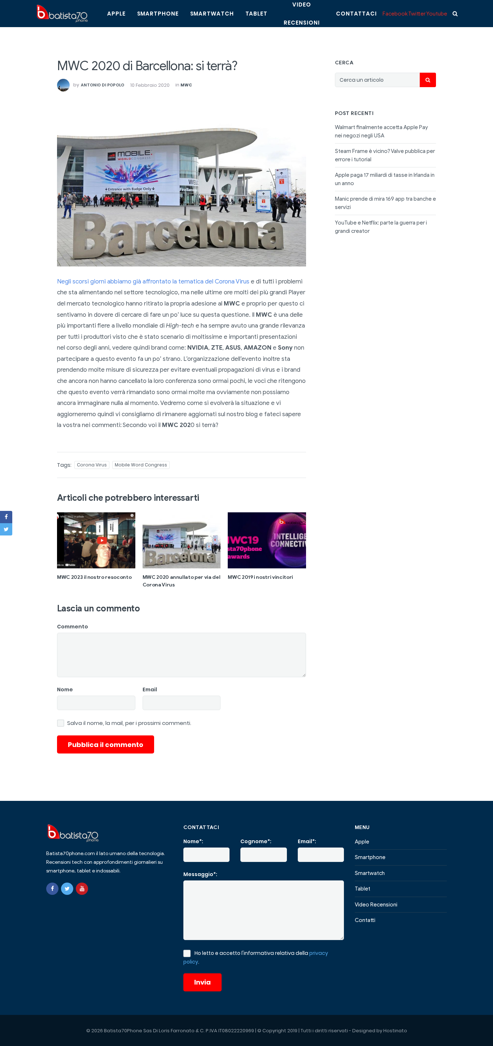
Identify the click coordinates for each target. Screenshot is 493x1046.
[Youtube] (82, 889)
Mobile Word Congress (141, 465)
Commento (72, 626)
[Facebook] (52, 889)
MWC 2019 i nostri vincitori (260, 577)
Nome (65, 689)
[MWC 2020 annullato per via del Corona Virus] (182, 540)
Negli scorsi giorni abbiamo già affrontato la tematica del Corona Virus (153, 281)
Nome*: (193, 841)
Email (150, 689)
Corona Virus (92, 465)
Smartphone (158, 13)
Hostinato (395, 1030)
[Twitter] (67, 889)
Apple (116, 13)
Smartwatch (212, 13)
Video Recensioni (376, 904)
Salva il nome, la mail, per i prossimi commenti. (129, 723)
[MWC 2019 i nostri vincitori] (267, 540)
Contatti (365, 920)
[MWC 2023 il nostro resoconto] (96, 540)
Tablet (256, 13)
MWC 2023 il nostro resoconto (94, 577)
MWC (186, 85)
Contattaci (356, 13)
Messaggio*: (200, 874)
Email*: (307, 841)
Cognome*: (255, 841)
